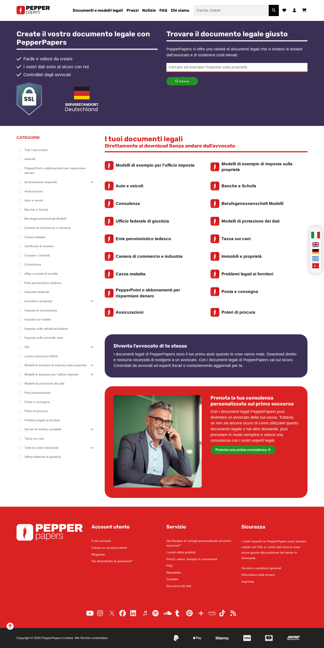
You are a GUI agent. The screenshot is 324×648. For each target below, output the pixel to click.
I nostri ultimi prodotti (181, 552)
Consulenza (32, 264)
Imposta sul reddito (37, 319)
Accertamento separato (40, 182)
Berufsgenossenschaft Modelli (45, 218)
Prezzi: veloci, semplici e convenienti (191, 559)
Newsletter (173, 572)
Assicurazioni (33, 191)
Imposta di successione (40, 310)
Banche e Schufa (36, 209)
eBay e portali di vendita (41, 273)
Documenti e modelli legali (98, 10)
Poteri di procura (36, 411)
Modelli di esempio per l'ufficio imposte (51, 374)
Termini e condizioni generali (261, 568)
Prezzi (133, 10)
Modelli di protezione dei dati (44, 383)
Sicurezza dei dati (178, 586)
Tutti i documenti (35, 150)
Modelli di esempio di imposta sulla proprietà (55, 365)
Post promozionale (37, 392)
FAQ (163, 10)
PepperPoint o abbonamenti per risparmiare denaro (55, 170)
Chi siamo (180, 10)
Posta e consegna (37, 402)
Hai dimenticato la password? (111, 561)
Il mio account (101, 541)
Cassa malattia (34, 237)
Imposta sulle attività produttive (46, 328)
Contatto (172, 579)
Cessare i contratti (37, 255)
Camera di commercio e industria (47, 228)
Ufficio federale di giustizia (42, 456)
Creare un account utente (109, 547)
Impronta (247, 581)
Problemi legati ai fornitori (42, 420)
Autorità (29, 159)
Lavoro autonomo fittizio (41, 356)
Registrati (98, 554)
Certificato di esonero (39, 246)
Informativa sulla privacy (258, 574)
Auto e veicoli (33, 200)
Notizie (149, 10)
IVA (26, 347)
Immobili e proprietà (38, 301)
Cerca (184, 81)
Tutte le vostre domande (41, 447)
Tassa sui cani (34, 438)
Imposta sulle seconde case (43, 337)
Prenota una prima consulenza (241, 450)
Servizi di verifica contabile (42, 429)
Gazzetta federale (36, 292)
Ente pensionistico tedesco (43, 283)
